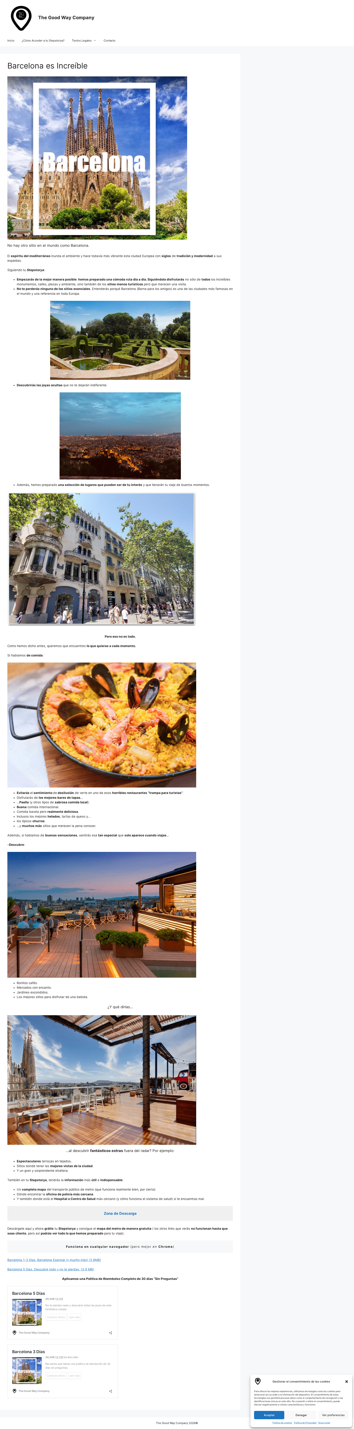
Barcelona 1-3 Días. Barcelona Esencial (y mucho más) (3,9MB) (54, 1260)
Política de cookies (282, 1422)
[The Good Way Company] (21, 17)
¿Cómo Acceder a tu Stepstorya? (43, 40)
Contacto (109, 40)
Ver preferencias (333, 1415)
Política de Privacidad (305, 1422)
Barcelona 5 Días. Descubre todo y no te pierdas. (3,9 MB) (50, 1269)
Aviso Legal (324, 1422)
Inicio (10, 40)
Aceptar (269, 1415)
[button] (346, 1381)
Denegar (301, 1415)
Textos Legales (82, 40)
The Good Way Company (66, 17)
